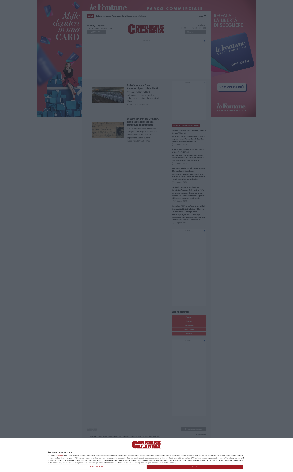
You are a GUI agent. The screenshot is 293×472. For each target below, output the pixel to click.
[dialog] (146, 455)
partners (60, 455)
